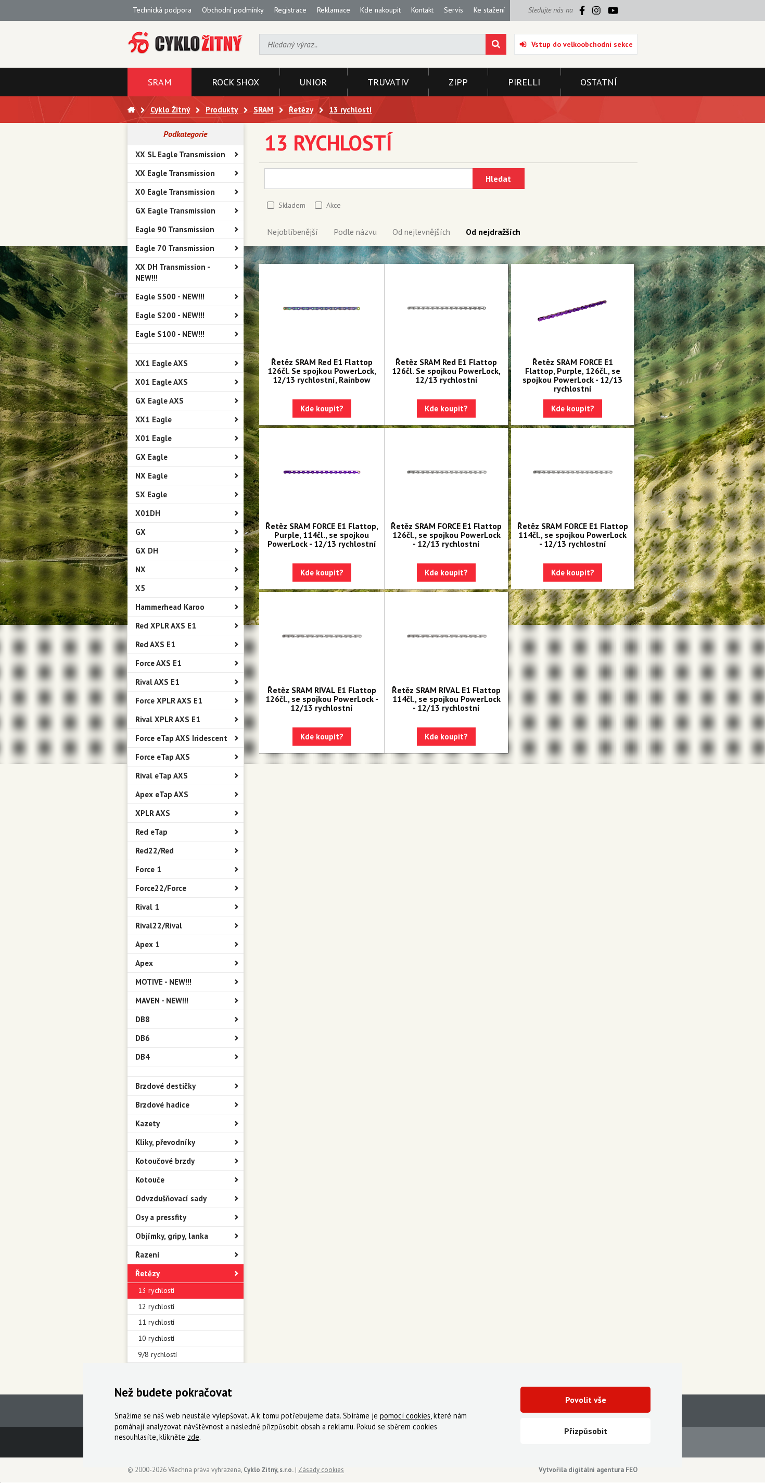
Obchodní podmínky (233, 10)
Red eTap (151, 832)
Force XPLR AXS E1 (168, 701)
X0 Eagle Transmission (175, 192)
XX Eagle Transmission (175, 173)
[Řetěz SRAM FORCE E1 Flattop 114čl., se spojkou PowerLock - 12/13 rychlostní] (572, 472)
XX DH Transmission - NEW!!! (172, 272)
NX (140, 569)
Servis (453, 10)
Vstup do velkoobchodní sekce (582, 44)
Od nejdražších (493, 232)
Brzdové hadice (162, 1105)
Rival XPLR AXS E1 (167, 719)
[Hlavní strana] (131, 110)
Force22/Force (160, 888)
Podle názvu (355, 232)
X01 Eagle (153, 438)
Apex (144, 963)
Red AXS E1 (155, 644)
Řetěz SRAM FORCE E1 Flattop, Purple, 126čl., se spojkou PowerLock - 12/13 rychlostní (572, 375)
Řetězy (147, 1273)
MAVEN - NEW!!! (161, 1001)
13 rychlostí (156, 1290)
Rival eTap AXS (161, 776)
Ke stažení (489, 10)
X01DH (147, 513)
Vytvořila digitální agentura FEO (588, 1469)
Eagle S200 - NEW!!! (170, 315)
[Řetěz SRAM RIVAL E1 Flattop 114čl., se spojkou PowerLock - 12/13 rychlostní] (446, 636)
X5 (140, 588)
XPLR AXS (152, 813)
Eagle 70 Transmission (174, 248)
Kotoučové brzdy (165, 1161)
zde (193, 1437)
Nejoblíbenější (292, 232)
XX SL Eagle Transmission (180, 154)
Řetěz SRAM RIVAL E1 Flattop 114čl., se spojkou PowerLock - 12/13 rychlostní (446, 699)
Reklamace (333, 10)
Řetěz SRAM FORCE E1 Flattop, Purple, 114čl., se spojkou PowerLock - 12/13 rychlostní (321, 535)
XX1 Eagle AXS (161, 363)
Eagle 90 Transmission (174, 229)
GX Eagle (151, 457)
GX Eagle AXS (159, 401)
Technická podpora (162, 10)
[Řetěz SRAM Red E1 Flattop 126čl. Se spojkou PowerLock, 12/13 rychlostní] (446, 308)
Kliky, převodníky (165, 1142)
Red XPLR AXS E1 (165, 626)
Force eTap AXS (162, 757)
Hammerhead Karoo (170, 607)
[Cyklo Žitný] (186, 43)
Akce (333, 205)
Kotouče (149, 1180)
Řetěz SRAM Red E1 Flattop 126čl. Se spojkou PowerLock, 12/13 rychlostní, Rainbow (321, 371)
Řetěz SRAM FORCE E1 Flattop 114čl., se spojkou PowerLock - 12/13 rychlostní (572, 535)
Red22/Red (154, 851)
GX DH (146, 551)
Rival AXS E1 (157, 682)
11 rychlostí (156, 1322)
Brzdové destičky (165, 1086)
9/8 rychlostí (157, 1354)
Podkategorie (185, 134)
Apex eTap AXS (161, 794)
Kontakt (422, 10)
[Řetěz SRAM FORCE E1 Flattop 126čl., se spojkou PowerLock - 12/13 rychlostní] (446, 472)
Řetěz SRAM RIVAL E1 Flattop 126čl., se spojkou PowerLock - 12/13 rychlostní (321, 699)
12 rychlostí (156, 1306)
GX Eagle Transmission (175, 211)
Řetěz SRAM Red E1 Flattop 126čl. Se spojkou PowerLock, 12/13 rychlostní (446, 371)
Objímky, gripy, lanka (171, 1236)
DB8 (142, 1019)
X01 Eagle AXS (161, 382)
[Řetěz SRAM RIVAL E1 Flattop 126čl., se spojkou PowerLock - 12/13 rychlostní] (322, 636)
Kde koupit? (321, 408)
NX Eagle (151, 476)
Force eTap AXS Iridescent (181, 738)
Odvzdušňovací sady (171, 1198)
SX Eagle (151, 494)
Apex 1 (147, 944)
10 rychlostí (156, 1338)
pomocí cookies (405, 1416)
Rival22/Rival (158, 926)
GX (140, 532)
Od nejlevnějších (421, 232)
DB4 (142, 1057)
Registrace (290, 10)
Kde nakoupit (380, 10)
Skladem (291, 205)
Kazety (147, 1123)
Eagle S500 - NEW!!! (170, 296)
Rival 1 (147, 907)
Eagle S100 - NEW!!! (170, 334)
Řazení (147, 1255)
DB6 (142, 1038)
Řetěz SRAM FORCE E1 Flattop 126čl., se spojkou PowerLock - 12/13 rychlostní (446, 535)
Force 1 (148, 869)
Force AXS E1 (158, 663)
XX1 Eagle (153, 419)
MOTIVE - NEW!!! (163, 982)
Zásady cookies (321, 1469)
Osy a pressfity (160, 1217)
